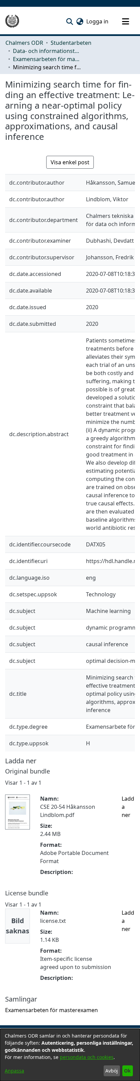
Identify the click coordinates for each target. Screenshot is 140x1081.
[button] (69, 21)
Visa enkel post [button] (70, 162)
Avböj (111, 1070)
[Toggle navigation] (125, 21)
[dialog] (70, 1055)
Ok (127, 1070)
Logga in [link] (97, 21)
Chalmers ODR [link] (24, 42)
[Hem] (12, 21)
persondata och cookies (86, 1057)
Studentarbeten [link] (71, 42)
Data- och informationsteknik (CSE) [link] (47, 51)
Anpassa (14, 1070)
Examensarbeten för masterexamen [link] (47, 59)
